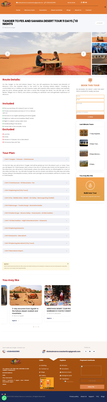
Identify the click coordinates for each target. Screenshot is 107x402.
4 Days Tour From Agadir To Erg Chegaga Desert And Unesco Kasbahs (95, 144)
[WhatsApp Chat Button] (4, 397)
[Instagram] (85, 351)
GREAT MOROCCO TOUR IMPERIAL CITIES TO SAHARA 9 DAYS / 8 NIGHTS (54, 310)
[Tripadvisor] (94, 351)
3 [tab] (36, 326)
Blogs (69, 10)
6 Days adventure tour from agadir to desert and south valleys (95, 164)
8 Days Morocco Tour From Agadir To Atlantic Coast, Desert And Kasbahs (95, 154)
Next (83, 53)
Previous (7, 53)
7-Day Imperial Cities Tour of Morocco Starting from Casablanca (95, 134)
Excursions (43, 10)
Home (18, 10)
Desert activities (56, 10)
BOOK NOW (71, 3)
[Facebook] (90, 351)
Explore (9, 320)
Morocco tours (29, 10)
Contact (88, 10)
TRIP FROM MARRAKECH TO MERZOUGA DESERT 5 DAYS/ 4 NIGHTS (19, 310)
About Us (78, 10)
